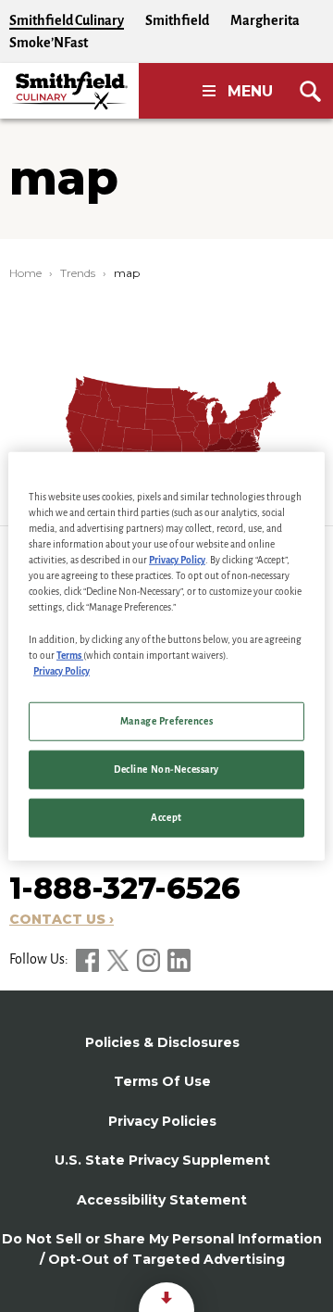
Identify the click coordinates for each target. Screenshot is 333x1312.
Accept (166, 817)
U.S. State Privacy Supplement (162, 1160)
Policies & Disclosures (162, 1042)
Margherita (265, 20)
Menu (250, 91)
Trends (77, 273)
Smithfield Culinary (66, 20)
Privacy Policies (162, 1121)
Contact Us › (61, 919)
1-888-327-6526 (124, 888)
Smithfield (177, 20)
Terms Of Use (162, 1081)
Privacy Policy (177, 560)
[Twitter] (119, 959)
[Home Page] (69, 91)
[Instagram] (150, 959)
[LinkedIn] (179, 959)
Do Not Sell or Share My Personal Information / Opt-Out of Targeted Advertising (162, 1249)
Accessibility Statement (162, 1200)
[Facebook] (89, 959)
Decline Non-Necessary (166, 768)
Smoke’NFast (48, 42)
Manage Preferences (166, 720)
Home (25, 273)
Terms (69, 655)
